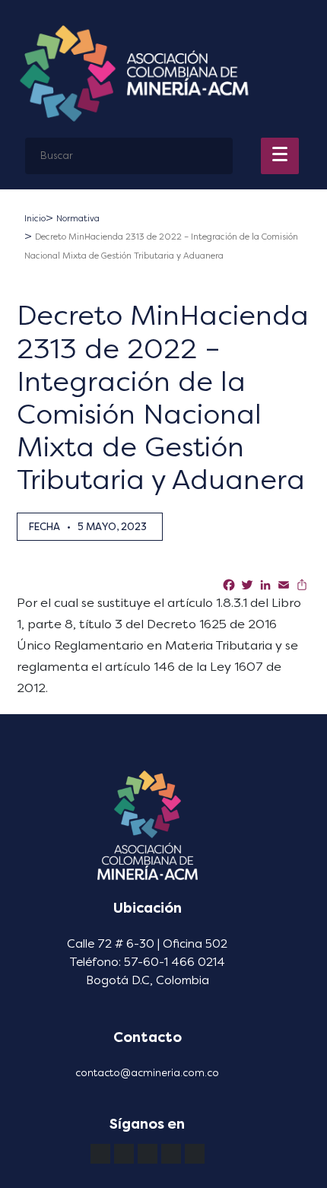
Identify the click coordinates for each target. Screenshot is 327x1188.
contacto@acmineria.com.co (147, 1072)
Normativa (78, 219)
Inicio (35, 219)
